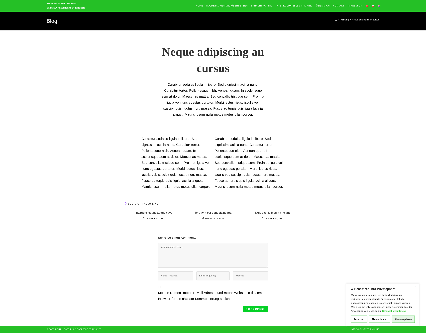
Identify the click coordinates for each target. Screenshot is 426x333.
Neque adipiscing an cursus (365, 19)
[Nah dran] (416, 286)
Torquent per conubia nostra (213, 212)
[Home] (336, 19)
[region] (382, 304)
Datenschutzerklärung (394, 311)
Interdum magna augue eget (153, 212)
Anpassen (359, 319)
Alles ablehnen (379, 319)
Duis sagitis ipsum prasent (272, 212)
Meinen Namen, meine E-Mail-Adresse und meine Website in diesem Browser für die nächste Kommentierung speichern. (210, 296)
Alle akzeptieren (403, 319)
